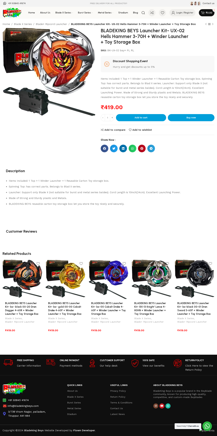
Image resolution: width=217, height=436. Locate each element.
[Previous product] (206, 24)
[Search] (143, 12)
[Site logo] (12, 12)
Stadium (72, 414)
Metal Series (74, 408)
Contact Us (116, 408)
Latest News (117, 414)
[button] (104, 148)
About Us (72, 390)
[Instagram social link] (155, 405)
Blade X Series (23, 24)
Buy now (191, 117)
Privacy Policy (118, 390)
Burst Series (74, 402)
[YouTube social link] (161, 405)
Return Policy (117, 396)
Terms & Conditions (121, 402)
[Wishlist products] (162, 12)
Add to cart (141, 117)
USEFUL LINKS (119, 385)
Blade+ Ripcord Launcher (51, 24)
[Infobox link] (14, 3)
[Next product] (212, 24)
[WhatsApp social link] (168, 405)
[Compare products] (152, 12)
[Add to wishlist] (38, 263)
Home (6, 24)
